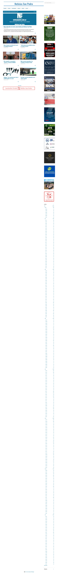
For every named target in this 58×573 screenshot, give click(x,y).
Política (9, 8)
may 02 (46, 365)
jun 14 (46, 296)
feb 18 (46, 486)
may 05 (46, 361)
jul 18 (46, 240)
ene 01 (46, 563)
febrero (46, 468)
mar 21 (46, 435)
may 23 (46, 332)
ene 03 (46, 560)
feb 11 (46, 497)
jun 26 (46, 277)
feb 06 (46, 505)
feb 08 (46, 502)
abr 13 (46, 397)
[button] (35, 33)
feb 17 (46, 487)
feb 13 (46, 494)
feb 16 (46, 489)
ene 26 (46, 524)
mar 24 (46, 430)
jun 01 (46, 316)
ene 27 (46, 522)
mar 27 (46, 426)
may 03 (46, 364)
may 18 (46, 340)
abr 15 (46, 394)
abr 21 (46, 384)
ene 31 (46, 516)
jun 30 (46, 270)
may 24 (46, 331)
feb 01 (46, 513)
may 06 (46, 359)
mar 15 (46, 445)
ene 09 (46, 551)
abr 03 (46, 413)
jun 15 (46, 294)
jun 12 (46, 299)
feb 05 (46, 506)
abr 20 (46, 386)
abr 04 (46, 411)
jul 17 (46, 242)
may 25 (46, 329)
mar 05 (46, 460)
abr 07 (46, 407)
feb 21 (46, 481)
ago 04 (46, 212)
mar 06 (46, 459)
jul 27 (46, 226)
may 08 (46, 356)
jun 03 (46, 313)
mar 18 (46, 440)
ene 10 (46, 549)
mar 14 (46, 446)
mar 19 (46, 438)
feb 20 (46, 483)
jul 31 (46, 220)
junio (45, 269)
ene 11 (46, 548)
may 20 (46, 337)
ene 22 (46, 530)
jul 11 (46, 251)
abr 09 (46, 403)
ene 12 (46, 546)
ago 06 (46, 209)
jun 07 (46, 307)
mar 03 (46, 464)
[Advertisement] (39, 26)
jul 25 (46, 229)
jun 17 (46, 291)
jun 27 (46, 275)
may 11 (46, 351)
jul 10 (46, 253)
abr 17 (46, 391)
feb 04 (46, 508)
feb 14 (46, 492)
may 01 (46, 367)
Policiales (5, 8)
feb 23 (46, 478)
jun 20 (46, 286)
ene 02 (46, 562)
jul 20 (46, 237)
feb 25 (46, 475)
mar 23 (46, 432)
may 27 (46, 326)
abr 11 (46, 400)
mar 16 (46, 443)
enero (45, 514)
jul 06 (46, 259)
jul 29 (46, 223)
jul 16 (46, 243)
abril (45, 369)
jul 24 (46, 231)
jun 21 (46, 285)
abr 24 (46, 380)
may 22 (46, 334)
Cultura (27, 8)
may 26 (46, 327)
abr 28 (46, 373)
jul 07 (46, 258)
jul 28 (46, 224)
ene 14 (46, 543)
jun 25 (46, 278)
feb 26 (46, 473)
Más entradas (19, 85)
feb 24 (46, 476)
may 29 (46, 323)
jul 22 (46, 234)
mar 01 (46, 467)
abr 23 (46, 381)
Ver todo (35, 11)
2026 (44, 205)
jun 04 (46, 312)
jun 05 (46, 310)
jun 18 (46, 289)
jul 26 (46, 228)
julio (45, 218)
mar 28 (46, 424)
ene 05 (46, 557)
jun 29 (46, 272)
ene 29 (46, 519)
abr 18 (46, 389)
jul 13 (46, 248)
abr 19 (46, 388)
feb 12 (46, 495)
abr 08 (46, 405)
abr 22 (46, 383)
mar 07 (46, 457)
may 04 (46, 362)
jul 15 (46, 245)
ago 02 (46, 215)
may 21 (46, 335)
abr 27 (46, 375)
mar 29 (46, 422)
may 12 (46, 350)
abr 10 (46, 402)
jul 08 (46, 256)
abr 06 (46, 408)
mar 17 (46, 441)
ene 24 (46, 527)
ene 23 (46, 529)
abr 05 (46, 410)
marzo (45, 418)
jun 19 (46, 288)
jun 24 (46, 280)
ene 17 (46, 538)
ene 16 (46, 540)
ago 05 (46, 210)
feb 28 (46, 470)
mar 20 (46, 437)
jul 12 (46, 250)
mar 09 (46, 454)
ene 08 (46, 552)
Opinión (23, 8)
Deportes (19, 8)
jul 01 (46, 267)
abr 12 (46, 399)
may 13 (46, 348)
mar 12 (46, 449)
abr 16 (46, 392)
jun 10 (46, 302)
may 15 (46, 345)
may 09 (46, 354)
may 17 (46, 342)
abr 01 (46, 416)
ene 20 (46, 533)
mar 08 (46, 456)
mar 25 (46, 429)
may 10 (46, 353)
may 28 (46, 324)
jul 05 (46, 261)
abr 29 (46, 372)
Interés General (14, 8)
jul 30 (46, 221)
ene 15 (46, 541)
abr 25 (46, 378)
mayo (45, 318)
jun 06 (46, 308)
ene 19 (46, 535)
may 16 (46, 343)
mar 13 (46, 448)
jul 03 (46, 264)
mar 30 (46, 421)
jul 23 (46, 232)
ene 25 (46, 525)
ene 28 (46, 521)
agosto (45, 207)
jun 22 (46, 283)
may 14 (46, 346)
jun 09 (46, 304)
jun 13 (46, 297)
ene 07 (46, 554)
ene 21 (46, 532)
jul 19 (46, 239)
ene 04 (46, 559)
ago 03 (46, 213)
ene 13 (46, 544)
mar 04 (46, 462)
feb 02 (46, 511)
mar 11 (46, 451)
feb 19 (46, 484)
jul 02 (46, 266)
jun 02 (46, 315)
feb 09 (46, 500)
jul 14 (46, 247)
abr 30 (46, 370)
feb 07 (46, 503)
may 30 (46, 321)
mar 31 (46, 419)
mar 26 (46, 427)
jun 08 (46, 305)
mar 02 (46, 465)
